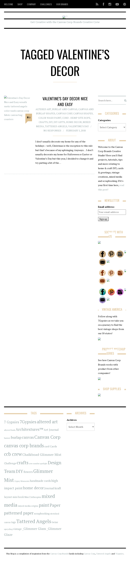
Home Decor (74, 122)
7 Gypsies (11, 422)
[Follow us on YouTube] (117, 4)
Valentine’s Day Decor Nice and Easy (65, 101)
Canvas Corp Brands (59, 553)
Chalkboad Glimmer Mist (41, 454)
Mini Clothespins (32, 497)
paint (44, 505)
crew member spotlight (38, 463)
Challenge (10, 463)
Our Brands (62, 4)
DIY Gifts (59, 122)
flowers (28, 472)
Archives (72, 419)
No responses (52, 130)
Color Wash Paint (49, 117)
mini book (18, 497)
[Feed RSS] (97, 4)
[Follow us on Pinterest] (123, 4)
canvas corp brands (24, 445)
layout (8, 497)
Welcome (8, 4)
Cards (53, 446)
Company (31, 4)
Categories (104, 120)
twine (55, 522)
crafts (22, 463)
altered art (47, 422)
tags (13, 522)
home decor (33, 487)
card (46, 446)
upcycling (8, 529)
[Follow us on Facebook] (103, 4)
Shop (20, 4)
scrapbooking (42, 513)
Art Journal (51, 430)
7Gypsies (28, 422)
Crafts (43, 122)
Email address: (106, 206)
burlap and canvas (64, 109)
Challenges (46, 4)
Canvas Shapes (83, 113)
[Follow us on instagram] (109, 4)
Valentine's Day (78, 126)
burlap (16, 437)
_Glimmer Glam (34, 528)
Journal (49, 488)
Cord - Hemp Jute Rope (76, 117)
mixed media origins (28, 505)
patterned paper (19, 513)
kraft (58, 488)
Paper (55, 505)
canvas (28, 437)
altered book (9, 430)
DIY (51, 122)
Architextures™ (29, 429)
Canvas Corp (64, 113)
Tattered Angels (56, 126)
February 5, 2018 (76, 130)
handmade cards (40, 481)
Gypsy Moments (21, 481)
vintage (17, 529)
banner (7, 438)
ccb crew (13, 454)
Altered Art (43, 109)
